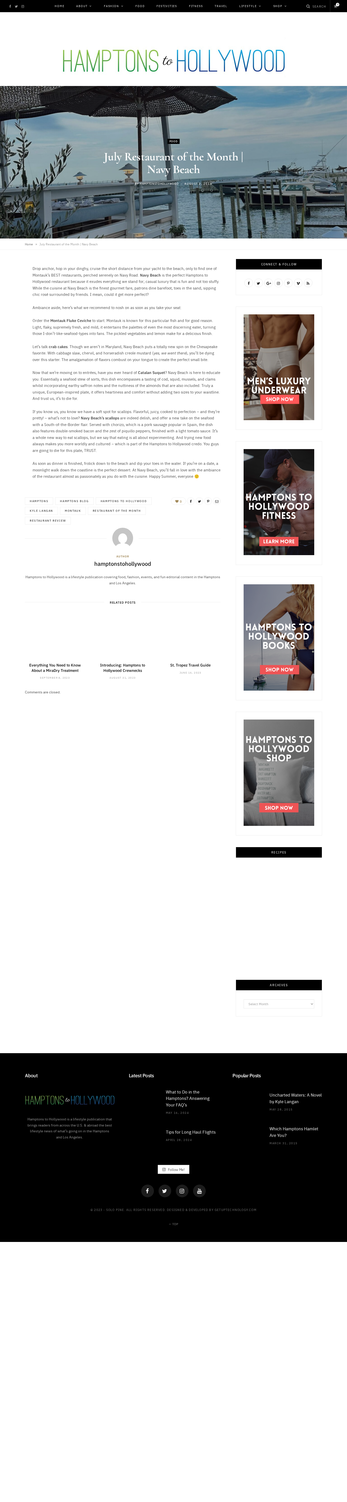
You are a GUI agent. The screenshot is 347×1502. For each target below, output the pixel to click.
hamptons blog (74, 501)
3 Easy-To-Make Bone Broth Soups (279, 951)
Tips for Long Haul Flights (191, 1132)
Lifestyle (248, 6)
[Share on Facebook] (11, 277)
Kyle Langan (41, 511)
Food (140, 6)
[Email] (11, 316)
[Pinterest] (11, 303)
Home (59, 6)
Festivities (166, 6)
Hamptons (39, 501)
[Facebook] (147, 1191)
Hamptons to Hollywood (124, 501)
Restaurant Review (48, 520)
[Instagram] (182, 1191)
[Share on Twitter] (11, 290)
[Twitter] (165, 1191)
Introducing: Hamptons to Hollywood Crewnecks (122, 667)
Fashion (111, 6)
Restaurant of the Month (117, 511)
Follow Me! (176, 1169)
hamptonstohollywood (159, 183)
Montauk (73, 511)
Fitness (196, 6)
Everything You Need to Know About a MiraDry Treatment (55, 667)
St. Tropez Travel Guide (190, 665)
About (81, 6)
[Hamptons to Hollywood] (173, 58)
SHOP (277, 6)
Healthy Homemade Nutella (279, 1052)
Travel (221, 6)
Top (174, 1224)
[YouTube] (199, 1191)
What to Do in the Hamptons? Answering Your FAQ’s (188, 1098)
